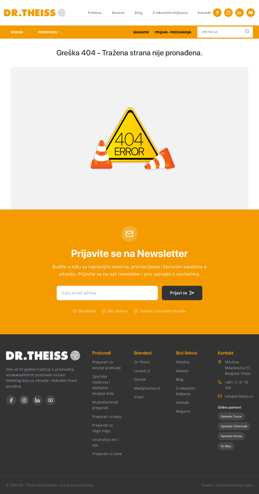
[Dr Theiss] (35, 12)
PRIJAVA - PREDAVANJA (173, 32)
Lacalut (140, 370)
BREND (17, 32)
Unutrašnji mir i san (105, 442)
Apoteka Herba (231, 436)
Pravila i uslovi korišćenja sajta (227, 485)
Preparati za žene (107, 453)
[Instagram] (228, 12)
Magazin (183, 411)
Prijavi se (178, 293)
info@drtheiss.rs (239, 396)
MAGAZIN (141, 32)
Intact (139, 396)
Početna (95, 12)
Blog (138, 12)
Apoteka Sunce (231, 416)
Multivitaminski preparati (105, 405)
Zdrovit (140, 379)
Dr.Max (226, 446)
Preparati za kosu (107, 416)
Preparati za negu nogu (102, 428)
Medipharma (145, 388)
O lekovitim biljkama (170, 12)
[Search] (247, 32)
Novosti (118, 12)
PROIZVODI (47, 32)
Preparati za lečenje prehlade (106, 365)
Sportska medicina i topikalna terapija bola (103, 385)
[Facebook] (217, 12)
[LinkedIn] (37, 400)
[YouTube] (250, 12)
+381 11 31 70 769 (236, 385)
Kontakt (204, 12)
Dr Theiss (142, 362)
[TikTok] (239, 12)
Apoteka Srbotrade (234, 426)
